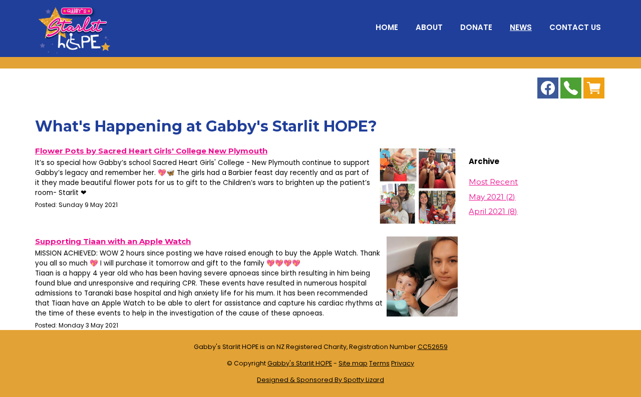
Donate (476, 27)
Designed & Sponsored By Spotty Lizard (320, 380)
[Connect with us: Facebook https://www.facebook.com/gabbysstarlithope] (547, 90)
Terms (379, 363)
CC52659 (433, 346)
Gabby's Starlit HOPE (299, 363)
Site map (353, 363)
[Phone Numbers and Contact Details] (570, 90)
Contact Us (575, 27)
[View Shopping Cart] (593, 90)
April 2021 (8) (493, 211)
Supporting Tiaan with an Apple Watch (113, 241)
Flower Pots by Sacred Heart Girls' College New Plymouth (151, 151)
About (429, 27)
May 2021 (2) (492, 197)
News (521, 27)
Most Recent (493, 181)
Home (387, 27)
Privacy (402, 363)
